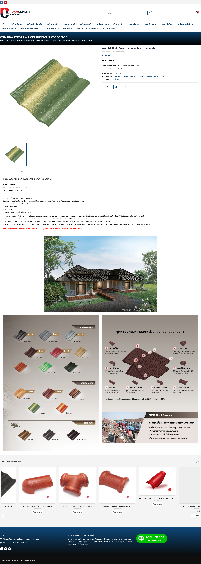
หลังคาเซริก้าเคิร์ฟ (185, 24)
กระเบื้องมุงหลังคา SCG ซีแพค (119, 76)
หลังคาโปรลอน (150, 24)
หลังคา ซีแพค (114, 79)
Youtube (9, 548)
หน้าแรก (5, 24)
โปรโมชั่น (79, 28)
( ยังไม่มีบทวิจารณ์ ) (118, 51)
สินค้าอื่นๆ (66, 28)
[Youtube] (5, 2)
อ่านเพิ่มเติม (21, 512)
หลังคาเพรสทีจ (86, 24)
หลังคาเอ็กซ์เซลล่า (34, 24)
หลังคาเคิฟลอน (167, 24)
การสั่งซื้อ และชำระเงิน (95, 28)
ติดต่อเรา (111, 28)
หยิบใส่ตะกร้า (122, 87)
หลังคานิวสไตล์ (69, 24)
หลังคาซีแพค (17, 24)
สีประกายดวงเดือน (160, 76)
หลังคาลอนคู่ (102, 24)
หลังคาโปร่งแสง (8, 28)
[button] (196, 462)
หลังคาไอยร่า (52, 24)
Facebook (1, 548)
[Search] (150, 13)
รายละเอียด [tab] (6, 172)
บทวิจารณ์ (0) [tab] (18, 172)
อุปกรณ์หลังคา (51, 28)
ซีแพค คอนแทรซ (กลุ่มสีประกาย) (141, 76)
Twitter (5, 548)
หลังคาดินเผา (133, 24)
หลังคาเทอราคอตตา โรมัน (30, 28)
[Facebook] (1, 2)
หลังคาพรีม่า (118, 24)
